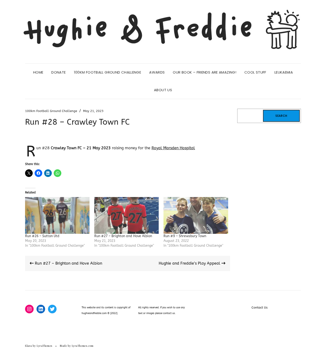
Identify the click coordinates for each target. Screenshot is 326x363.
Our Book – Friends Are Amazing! (204, 72)
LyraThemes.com (83, 345)
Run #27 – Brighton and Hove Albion (123, 236)
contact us (169, 313)
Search (281, 116)
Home (38, 72)
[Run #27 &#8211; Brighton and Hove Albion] (126, 215)
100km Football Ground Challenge (107, 72)
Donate (58, 72)
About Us (163, 89)
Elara (28, 345)
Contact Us (260, 307)
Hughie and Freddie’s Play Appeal (190, 263)
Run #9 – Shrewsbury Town (184, 236)
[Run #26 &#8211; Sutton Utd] (57, 215)
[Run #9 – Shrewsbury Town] (195, 215)
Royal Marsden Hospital (173, 148)
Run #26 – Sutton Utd (42, 236)
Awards (157, 72)
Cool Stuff (255, 72)
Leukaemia (283, 72)
